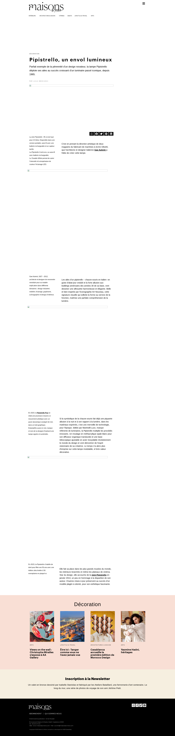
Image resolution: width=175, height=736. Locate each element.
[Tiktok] (140, 705)
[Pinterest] (144, 705)
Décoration (34, 53)
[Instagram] (133, 705)
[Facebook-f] (137, 705)
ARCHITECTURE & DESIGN (47, 15)
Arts (92, 15)
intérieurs (32, 15)
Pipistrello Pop (42, 413)
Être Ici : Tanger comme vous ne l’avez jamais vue (70, 652)
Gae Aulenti (100, 150)
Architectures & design (101, 645)
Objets (69, 15)
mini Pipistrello (99, 575)
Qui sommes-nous (53, 714)
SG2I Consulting (67, 729)
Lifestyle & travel (81, 15)
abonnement (35, 714)
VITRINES (61, 15)
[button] (91, 134)
